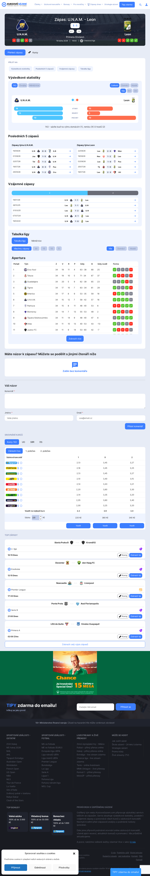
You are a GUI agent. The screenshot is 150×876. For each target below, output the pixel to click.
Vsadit (78, 526)
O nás (133, 842)
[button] (74, 853)
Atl (119, 172)
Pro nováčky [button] (78, 4)
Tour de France (13, 782)
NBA (8, 775)
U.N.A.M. (31, 300)
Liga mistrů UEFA (50, 758)
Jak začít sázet (119, 741)
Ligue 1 (45, 775)
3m (135, 91)
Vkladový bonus (39, 816)
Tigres (30, 287)
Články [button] (38, 4)
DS (41, 442)
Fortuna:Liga (47, 779)
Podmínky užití (123, 852)
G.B (54, 151)
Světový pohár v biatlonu (18, 793)
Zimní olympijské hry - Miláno (90, 744)
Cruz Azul (31, 269)
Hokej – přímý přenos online (90, 751)
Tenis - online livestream (88, 765)
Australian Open (14, 761)
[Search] (140, 4)
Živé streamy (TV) (120, 755)
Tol (34, 162)
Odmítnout (40, 867)
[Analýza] (140, 548)
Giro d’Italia (11, 790)
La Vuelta (10, 786)
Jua (33, 156)
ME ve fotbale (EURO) (52, 747)
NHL (8, 751)
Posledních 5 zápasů (44, 69)
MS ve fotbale (48, 744)
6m (129, 91)
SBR (32, 442)
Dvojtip (22, 85)
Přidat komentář (135, 426)
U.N (33, 151)
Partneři (139, 860)
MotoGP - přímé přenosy (88, 775)
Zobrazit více (75, 338)
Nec (98, 156)
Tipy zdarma (127, 5)
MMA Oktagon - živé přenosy (91, 768)
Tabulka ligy (85, 69)
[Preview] (140, 589)
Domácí (124, 85)
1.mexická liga (89, 40)
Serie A (45, 772)
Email (80, 413)
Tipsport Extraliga (14, 758)
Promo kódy (117, 751)
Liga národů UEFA (50, 754)
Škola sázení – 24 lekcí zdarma (127, 744)
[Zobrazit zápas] (70, 151)
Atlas (29, 324)
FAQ (140, 856)
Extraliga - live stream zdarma (91, 754)
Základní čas (14, 451)
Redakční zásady (110, 856)
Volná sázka (15, 816)
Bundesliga (47, 765)
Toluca (30, 275)
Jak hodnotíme (124, 856)
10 (52, 248)
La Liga (45, 768)
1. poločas (30, 451)
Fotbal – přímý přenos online (90, 747)
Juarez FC (31, 330)
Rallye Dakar (12, 797)
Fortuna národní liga (51, 782)
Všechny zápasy (21, 248)
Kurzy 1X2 (12, 442)
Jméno (8, 413)
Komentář (10, 391)
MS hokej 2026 (13, 747)
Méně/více (34, 85)
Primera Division (75, 37)
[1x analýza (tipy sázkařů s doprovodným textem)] (140, 548)
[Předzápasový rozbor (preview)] (140, 589)
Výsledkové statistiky (20, 69)
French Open (12, 768)
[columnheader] (17, 264)
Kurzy (35, 52)
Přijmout (15, 867)
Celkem (114, 85)
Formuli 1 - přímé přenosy (89, 772)
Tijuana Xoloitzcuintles (37, 318)
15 (44, 248)
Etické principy (136, 852)
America (31, 293)
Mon (120, 151)
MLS (8, 779)
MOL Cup (46, 786)
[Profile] (146, 4)
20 (36, 248)
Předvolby (64, 867)
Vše (123, 91)
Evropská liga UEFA (51, 751)
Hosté (134, 85)
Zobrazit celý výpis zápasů (75, 644)
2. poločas (45, 451)
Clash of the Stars (14, 800)
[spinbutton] (37, 517)
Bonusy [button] (67, 4)
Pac (54, 167)
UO (23, 442)
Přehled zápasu (15, 52)
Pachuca (31, 306)
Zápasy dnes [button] (95, 4)
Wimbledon (11, 765)
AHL (8, 754)
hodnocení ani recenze (81, 871)
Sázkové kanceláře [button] (52, 4)
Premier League (49, 761)
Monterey (31, 312)
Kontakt (134, 856)
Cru (54, 172)
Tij (99, 167)
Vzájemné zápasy (67, 69)
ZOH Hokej (11, 744)
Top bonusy (13, 807)
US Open (10, 772)
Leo (98, 151)
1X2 (14, 85)
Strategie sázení (111, 4)
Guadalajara (32, 281)
